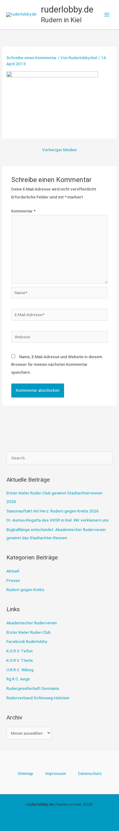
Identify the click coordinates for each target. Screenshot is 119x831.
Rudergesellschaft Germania (32, 688)
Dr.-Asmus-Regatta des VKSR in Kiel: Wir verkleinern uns (57, 520)
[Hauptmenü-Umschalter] (107, 15)
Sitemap (25, 773)
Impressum (55, 773)
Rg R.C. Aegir (18, 678)
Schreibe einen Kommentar (31, 57)
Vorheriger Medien (59, 149)
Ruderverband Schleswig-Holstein (37, 697)
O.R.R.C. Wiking (20, 669)
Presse (13, 580)
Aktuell (12, 571)
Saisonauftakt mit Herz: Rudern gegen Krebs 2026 (52, 510)
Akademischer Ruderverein (31, 622)
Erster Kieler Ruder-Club (28, 632)
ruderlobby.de (67, 9)
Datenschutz (90, 773)
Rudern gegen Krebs (25, 589)
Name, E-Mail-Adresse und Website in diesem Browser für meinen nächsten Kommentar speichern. (56, 364)
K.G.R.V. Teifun (19, 650)
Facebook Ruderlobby (26, 641)
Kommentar (23, 211)
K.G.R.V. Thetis (19, 660)
